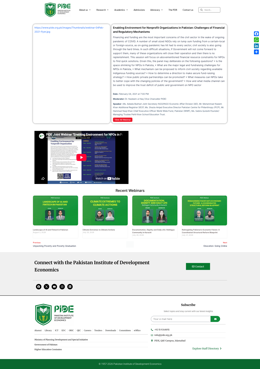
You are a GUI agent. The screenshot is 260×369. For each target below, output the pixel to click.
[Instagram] (62, 286)
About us (83, 9)
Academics (119, 9)
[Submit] (215, 319)
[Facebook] (38, 286)
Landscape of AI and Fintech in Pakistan (50, 230)
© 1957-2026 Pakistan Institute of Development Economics (130, 364)
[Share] (256, 52)
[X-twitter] (46, 286)
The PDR (173, 9)
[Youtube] (54, 286)
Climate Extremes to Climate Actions (99, 230)
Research (101, 9)
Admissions (139, 9)
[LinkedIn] (256, 46)
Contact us (188, 9)
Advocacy (155, 9)
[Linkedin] (70, 286)
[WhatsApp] (256, 40)
